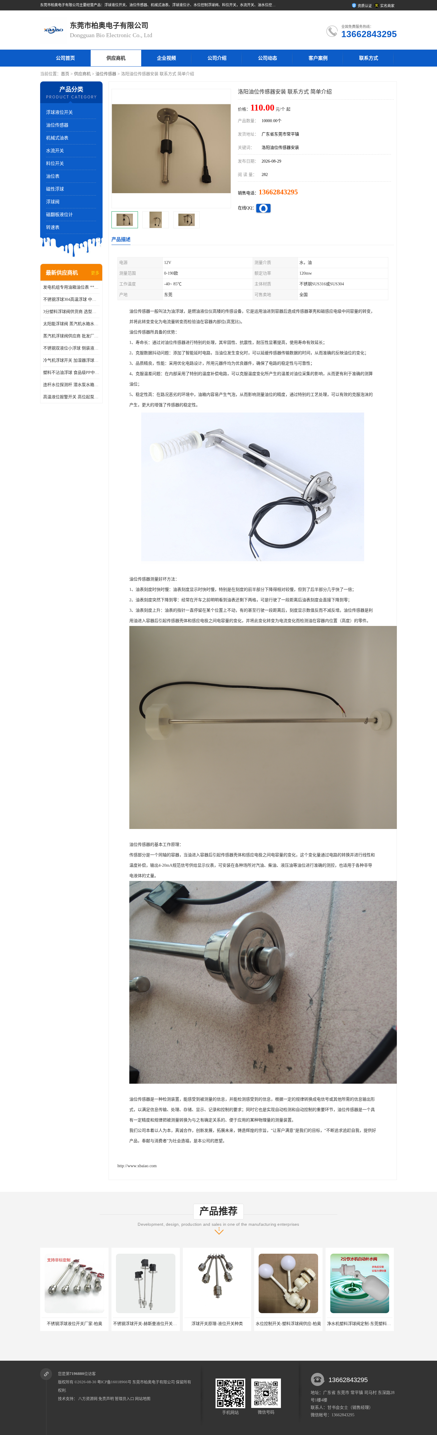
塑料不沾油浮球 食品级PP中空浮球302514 (71, 372)
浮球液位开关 (59, 112)
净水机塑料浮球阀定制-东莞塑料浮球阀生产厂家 (300, 1323)
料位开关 (55, 163)
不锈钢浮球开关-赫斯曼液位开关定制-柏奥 (81, 1323)
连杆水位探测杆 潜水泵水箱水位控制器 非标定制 (71, 385)
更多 (95, 273)
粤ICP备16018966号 (114, 1382)
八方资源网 (88, 1398)
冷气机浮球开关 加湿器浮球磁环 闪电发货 (71, 360)
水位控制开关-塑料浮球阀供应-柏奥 (217, 1323)
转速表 (52, 227)
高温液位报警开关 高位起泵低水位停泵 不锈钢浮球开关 (71, 397)
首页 (65, 74)
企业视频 (166, 58)
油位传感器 (105, 74)
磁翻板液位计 (59, 214)
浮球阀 (52, 201)
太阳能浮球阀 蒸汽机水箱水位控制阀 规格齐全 (71, 324)
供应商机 (115, 58)
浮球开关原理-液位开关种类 (146, 1323)
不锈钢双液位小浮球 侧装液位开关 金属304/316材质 (71, 348)
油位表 (52, 176)
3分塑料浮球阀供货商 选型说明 (71, 311)
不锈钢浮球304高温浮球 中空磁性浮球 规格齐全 (71, 299)
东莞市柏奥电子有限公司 (153, 1382)
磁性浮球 (55, 189)
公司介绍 (217, 58)
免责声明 (106, 1398)
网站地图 (142, 1398)
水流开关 (55, 150)
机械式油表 (57, 138)
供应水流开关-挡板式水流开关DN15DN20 (365, 1323)
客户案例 (318, 58)
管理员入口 (124, 1398)
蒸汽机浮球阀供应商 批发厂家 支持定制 (71, 336)
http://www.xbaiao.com (137, 1166)
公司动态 (267, 58)
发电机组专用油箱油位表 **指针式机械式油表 (71, 287)
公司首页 (65, 58)
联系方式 (368, 58)
